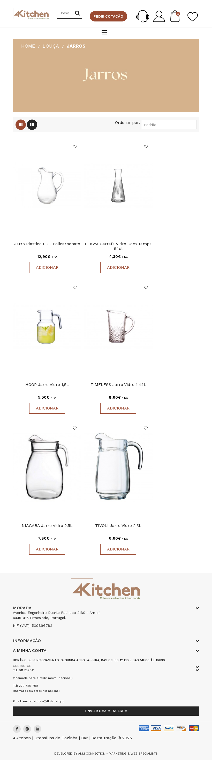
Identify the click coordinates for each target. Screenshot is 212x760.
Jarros (76, 46)
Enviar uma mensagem (106, 711)
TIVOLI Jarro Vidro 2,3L (118, 525)
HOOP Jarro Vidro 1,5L (47, 384)
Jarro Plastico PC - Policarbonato (47, 243)
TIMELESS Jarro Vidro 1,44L (118, 384)
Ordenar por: (127, 122)
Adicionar (47, 267)
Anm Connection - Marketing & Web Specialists (118, 753)
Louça (51, 46)
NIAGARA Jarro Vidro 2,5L (47, 525)
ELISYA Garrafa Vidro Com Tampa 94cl (118, 246)
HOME (28, 46)
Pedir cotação (108, 16)
